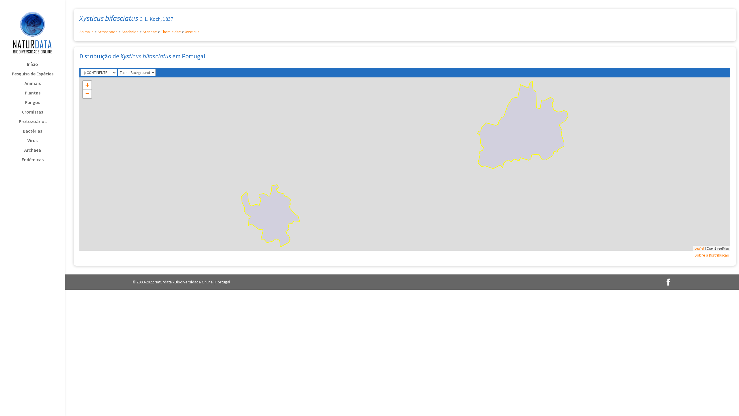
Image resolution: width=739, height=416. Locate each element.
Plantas (32, 93)
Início (32, 64)
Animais (33, 83)
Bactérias (32, 131)
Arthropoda (107, 31)
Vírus (32, 140)
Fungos (32, 102)
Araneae (150, 31)
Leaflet (699, 248)
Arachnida (130, 31)
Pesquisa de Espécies (32, 74)
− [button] (87, 93)
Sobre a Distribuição (712, 255)
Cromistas (32, 112)
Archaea (32, 150)
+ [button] (87, 85)
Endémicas (33, 159)
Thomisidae (171, 31)
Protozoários (32, 121)
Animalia (86, 31)
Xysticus (192, 31)
